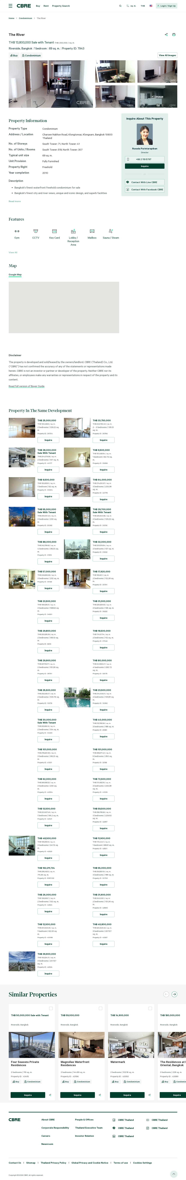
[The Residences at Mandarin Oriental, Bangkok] (159, 1095)
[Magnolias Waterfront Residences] (81, 1005)
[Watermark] (131, 1005)
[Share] (50, 1095)
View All (13, 252)
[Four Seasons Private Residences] (32, 1005)
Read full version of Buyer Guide (26, 386)
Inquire (48, 440)
